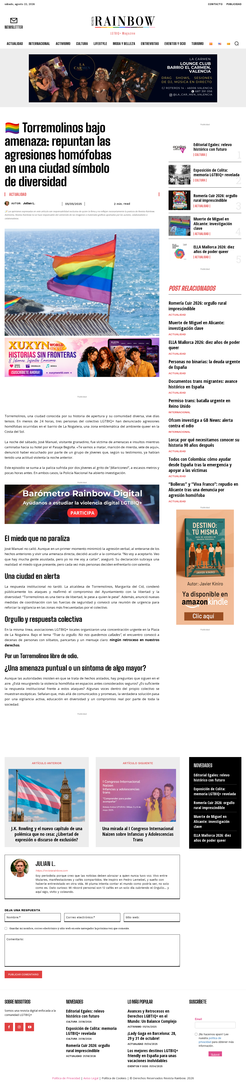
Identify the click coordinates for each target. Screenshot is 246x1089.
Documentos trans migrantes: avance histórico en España (203, 384)
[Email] (98, 385)
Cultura (200, 154)
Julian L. (29, 203)
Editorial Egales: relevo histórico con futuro (213, 147)
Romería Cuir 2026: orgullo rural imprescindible (215, 198)
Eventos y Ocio (138, 1066)
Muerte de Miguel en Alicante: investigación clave (213, 223)
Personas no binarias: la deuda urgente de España (204, 364)
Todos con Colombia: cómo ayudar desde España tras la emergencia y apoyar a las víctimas (200, 464)
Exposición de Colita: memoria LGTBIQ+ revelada (216, 172)
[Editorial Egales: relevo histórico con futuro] (179, 149)
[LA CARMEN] (123, 78)
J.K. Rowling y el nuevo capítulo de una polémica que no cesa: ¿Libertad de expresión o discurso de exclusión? (46, 834)
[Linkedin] (89, 385)
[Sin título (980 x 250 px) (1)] (82, 357)
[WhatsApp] (81, 385)
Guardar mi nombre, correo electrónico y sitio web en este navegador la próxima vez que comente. (69, 928)
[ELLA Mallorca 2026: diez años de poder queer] (179, 251)
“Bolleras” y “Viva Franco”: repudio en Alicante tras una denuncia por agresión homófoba (203, 489)
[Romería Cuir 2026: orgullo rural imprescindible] (179, 200)
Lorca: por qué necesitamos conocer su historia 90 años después (204, 442)
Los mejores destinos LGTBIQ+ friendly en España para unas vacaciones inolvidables (153, 1055)
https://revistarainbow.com (52, 870)
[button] (236, 43)
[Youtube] (29, 1027)
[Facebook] (63, 385)
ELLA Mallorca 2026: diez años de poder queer (214, 249)
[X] (72, 385)
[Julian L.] (8, 203)
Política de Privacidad (66, 1078)
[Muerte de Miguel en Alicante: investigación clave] (179, 226)
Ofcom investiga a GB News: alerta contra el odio (201, 423)
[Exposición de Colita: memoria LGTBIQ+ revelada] (179, 175)
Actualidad (17, 194)
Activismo (134, 1026)
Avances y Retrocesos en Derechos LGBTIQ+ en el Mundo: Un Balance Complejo (152, 1016)
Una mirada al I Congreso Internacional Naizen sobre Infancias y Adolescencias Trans (138, 834)
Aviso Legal (90, 1078)
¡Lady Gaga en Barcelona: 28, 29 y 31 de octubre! (152, 1035)
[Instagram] (19, 1027)
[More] (107, 385)
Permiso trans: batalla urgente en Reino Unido (199, 403)
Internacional (179, 412)
